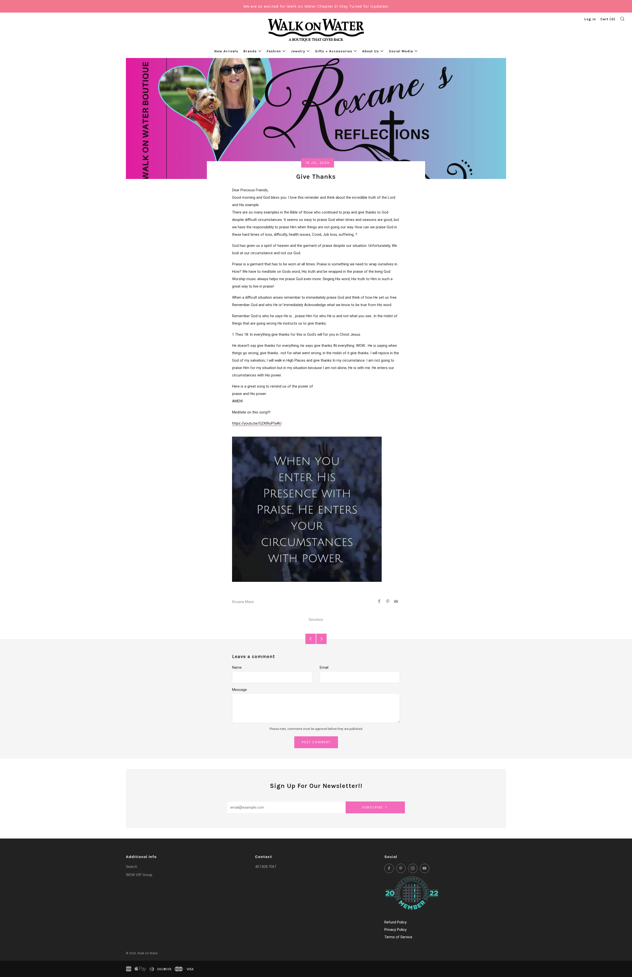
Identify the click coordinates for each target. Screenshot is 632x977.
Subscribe (372, 807)
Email (324, 667)
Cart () (607, 19)
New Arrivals (226, 51)
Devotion (316, 619)
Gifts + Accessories (333, 51)
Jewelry (298, 51)
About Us (370, 51)
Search (131, 866)
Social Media (401, 51)
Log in (590, 19)
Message (239, 689)
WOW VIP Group (139, 875)
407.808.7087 (265, 866)
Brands (250, 51)
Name (237, 667)
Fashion (274, 51)
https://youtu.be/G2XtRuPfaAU (256, 423)
